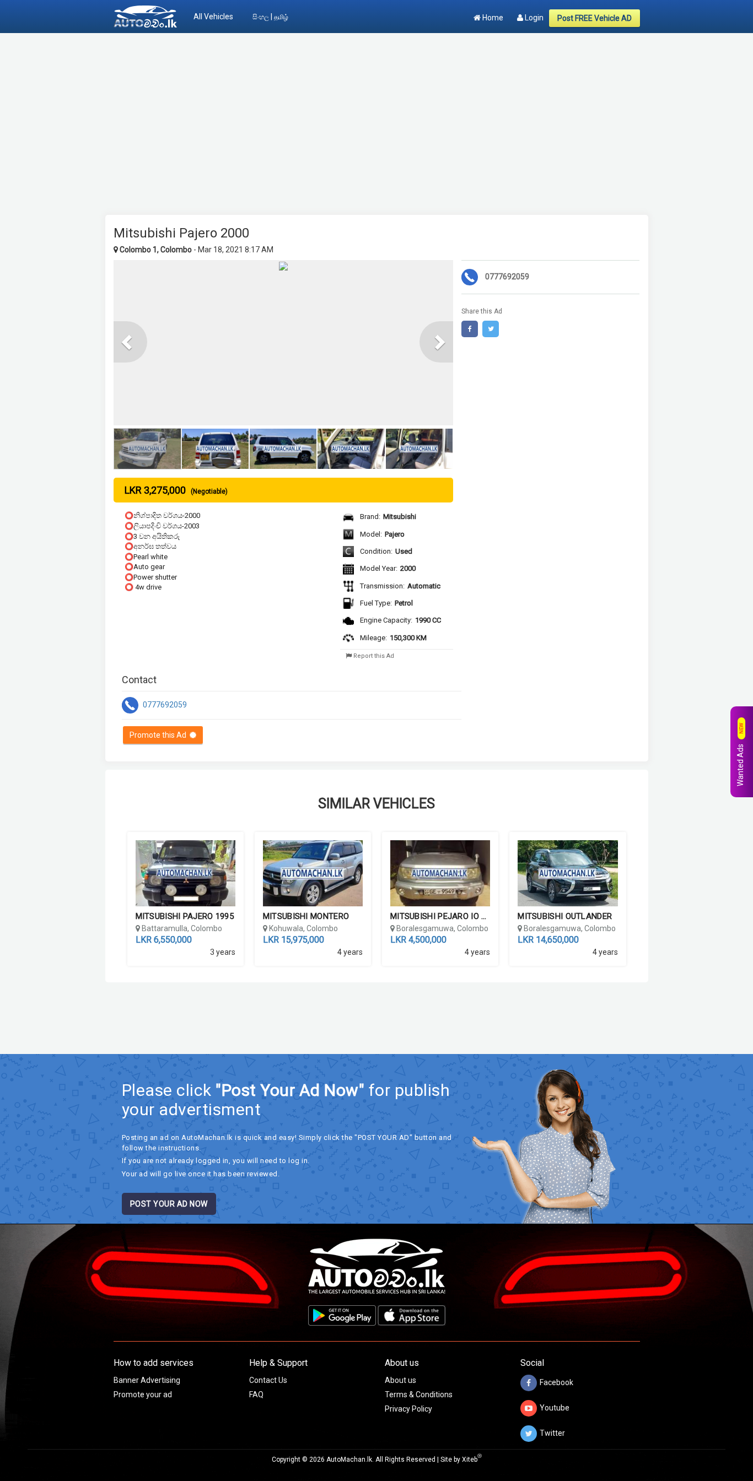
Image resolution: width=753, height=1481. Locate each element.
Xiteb (472, 1459)
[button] (131, 342)
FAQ (256, 1394)
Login (533, 17)
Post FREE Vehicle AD (594, 18)
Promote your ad (143, 1394)
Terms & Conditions (419, 1394)
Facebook (556, 1382)
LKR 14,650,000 (548, 939)
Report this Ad (373, 656)
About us (400, 1380)
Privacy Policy (408, 1408)
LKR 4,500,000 (418, 939)
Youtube (554, 1407)
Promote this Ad (160, 735)
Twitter (552, 1433)
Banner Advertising (147, 1380)
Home (492, 17)
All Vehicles (213, 16)
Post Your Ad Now (169, 1203)
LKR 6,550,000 (164, 939)
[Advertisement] (376, 118)
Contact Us (268, 1380)
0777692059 (164, 704)
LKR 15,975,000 (293, 939)
